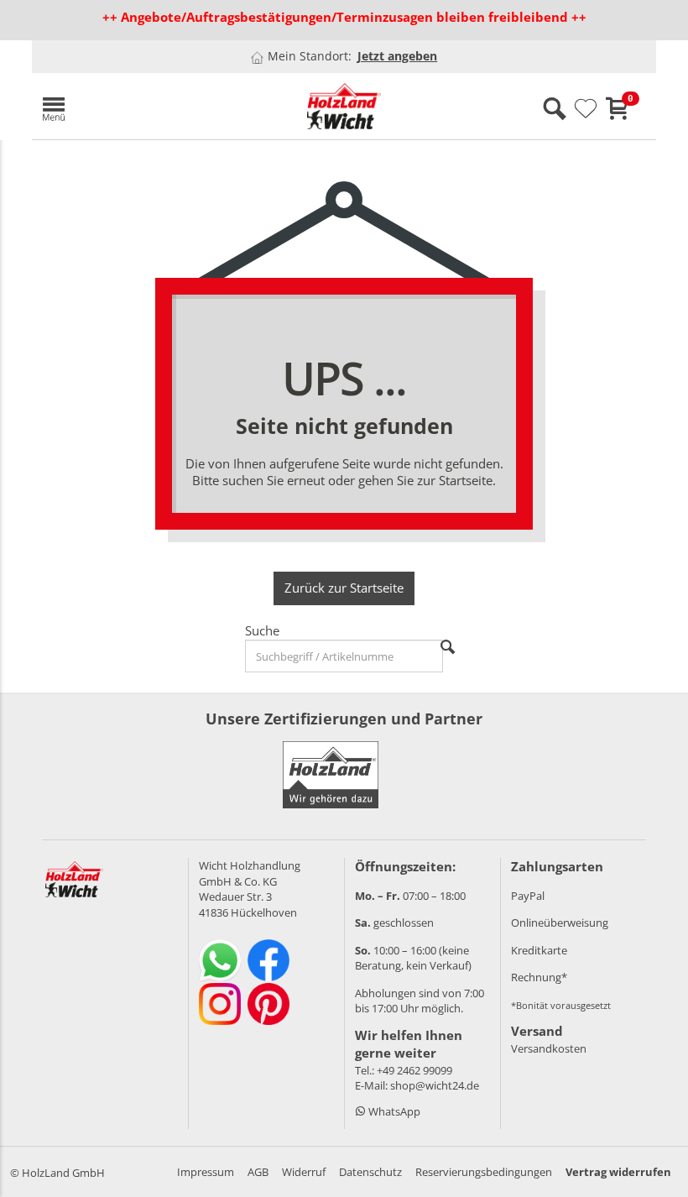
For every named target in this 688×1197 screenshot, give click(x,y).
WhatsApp (393, 1111)
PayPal (528, 895)
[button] (132, 106)
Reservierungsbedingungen (483, 1171)
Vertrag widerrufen (618, 1171)
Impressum (205, 1171)
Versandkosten (548, 1048)
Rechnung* (539, 977)
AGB (258, 1171)
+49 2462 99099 (414, 1070)
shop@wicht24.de (434, 1085)
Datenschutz (370, 1171)
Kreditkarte (539, 950)
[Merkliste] (585, 109)
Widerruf (304, 1171)
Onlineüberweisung (559, 922)
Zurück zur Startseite (344, 587)
